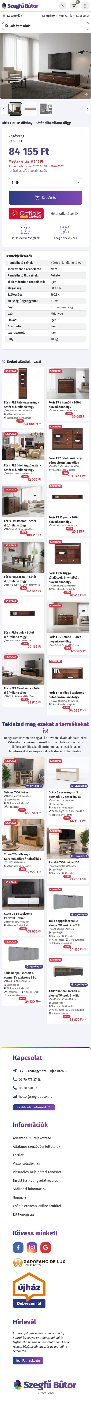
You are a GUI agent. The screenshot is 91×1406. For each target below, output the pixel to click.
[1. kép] (15, 109)
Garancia (19, 1197)
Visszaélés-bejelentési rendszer (37, 1172)
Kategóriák (14, 16)
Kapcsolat (82, 16)
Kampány (48, 16)
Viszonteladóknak (26, 1164)
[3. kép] (45, 109)
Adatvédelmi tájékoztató (32, 1138)
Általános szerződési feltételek (36, 1147)
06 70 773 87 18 (30, 1080)
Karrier (18, 1155)
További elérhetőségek (31, 1107)
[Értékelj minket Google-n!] (45, 1247)
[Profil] (62, 5)
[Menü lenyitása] (85, 5)
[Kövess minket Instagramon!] (32, 1247)
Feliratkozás (30, 1361)
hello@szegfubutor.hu (35, 1097)
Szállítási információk (29, 1189)
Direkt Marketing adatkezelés (35, 1180)
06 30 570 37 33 (30, 1088)
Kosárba (49, 197)
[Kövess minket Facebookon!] (18, 1247)
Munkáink (65, 16)
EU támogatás (23, 1214)
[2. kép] (30, 109)
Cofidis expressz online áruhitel (37, 1206)
